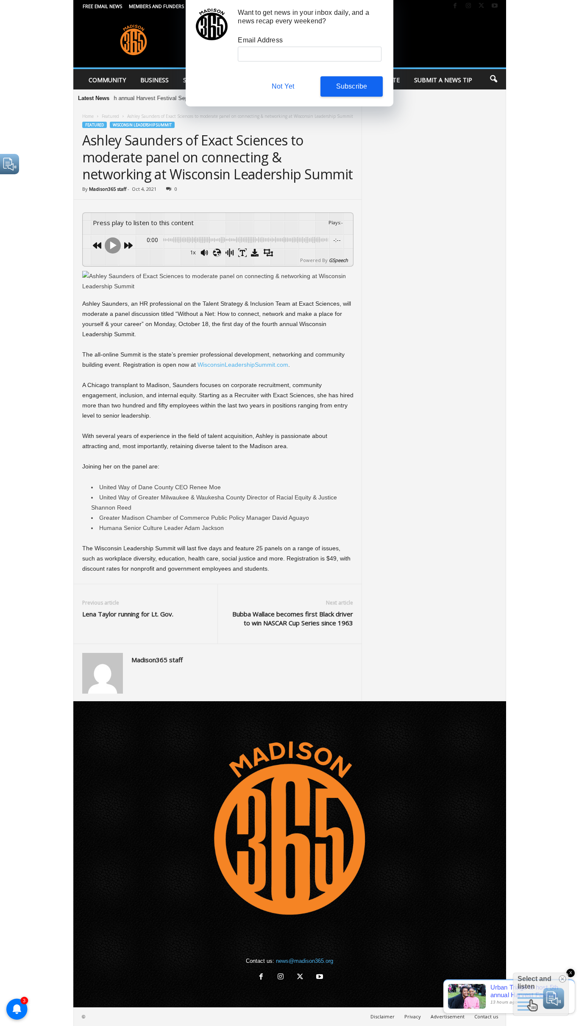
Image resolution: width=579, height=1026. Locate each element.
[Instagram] (468, 6)
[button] (493, 79)
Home (88, 116)
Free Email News (102, 6)
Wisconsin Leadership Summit (142, 125)
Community (107, 80)
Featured (110, 116)
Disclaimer (382, 1016)
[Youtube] (495, 6)
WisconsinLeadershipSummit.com (243, 364)
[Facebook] (455, 6)
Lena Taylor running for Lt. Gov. (127, 614)
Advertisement (448, 1016)
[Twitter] (481, 6)
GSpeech (338, 260)
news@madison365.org (304, 961)
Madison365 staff (107, 189)
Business (154, 80)
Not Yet (283, 86)
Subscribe (351, 86)
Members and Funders (156, 6)
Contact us (486, 1016)
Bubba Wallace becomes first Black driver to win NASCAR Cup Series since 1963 (292, 618)
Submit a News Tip (443, 80)
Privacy (412, 1016)
